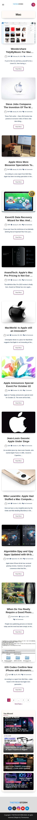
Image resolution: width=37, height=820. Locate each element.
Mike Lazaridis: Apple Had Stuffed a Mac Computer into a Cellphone (19, 499)
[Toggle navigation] (3, 5)
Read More (18, 69)
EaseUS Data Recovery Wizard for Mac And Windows (18, 220)
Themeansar (25, 817)
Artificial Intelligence (12, 763)
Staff (9, 56)
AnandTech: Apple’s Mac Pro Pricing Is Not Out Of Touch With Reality (18, 275)
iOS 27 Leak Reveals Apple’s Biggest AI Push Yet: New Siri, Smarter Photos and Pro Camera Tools (17, 787)
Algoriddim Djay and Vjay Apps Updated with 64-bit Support (18, 554)
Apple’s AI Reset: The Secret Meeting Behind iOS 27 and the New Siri (17, 731)
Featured (18, 726)
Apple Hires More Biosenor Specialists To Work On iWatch (18, 165)
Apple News (9, 726)
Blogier (16, 817)
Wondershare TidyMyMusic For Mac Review (18, 52)
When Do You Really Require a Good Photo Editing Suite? (18, 612)
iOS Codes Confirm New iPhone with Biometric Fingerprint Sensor (18, 670)
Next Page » (18, 704)
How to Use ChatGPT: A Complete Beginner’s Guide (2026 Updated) (18, 767)
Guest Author (14, 616)
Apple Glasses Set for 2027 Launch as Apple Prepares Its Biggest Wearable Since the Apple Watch (18, 749)
